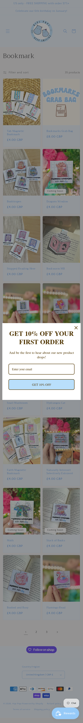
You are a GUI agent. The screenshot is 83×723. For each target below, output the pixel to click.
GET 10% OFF (41, 384)
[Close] (76, 327)
